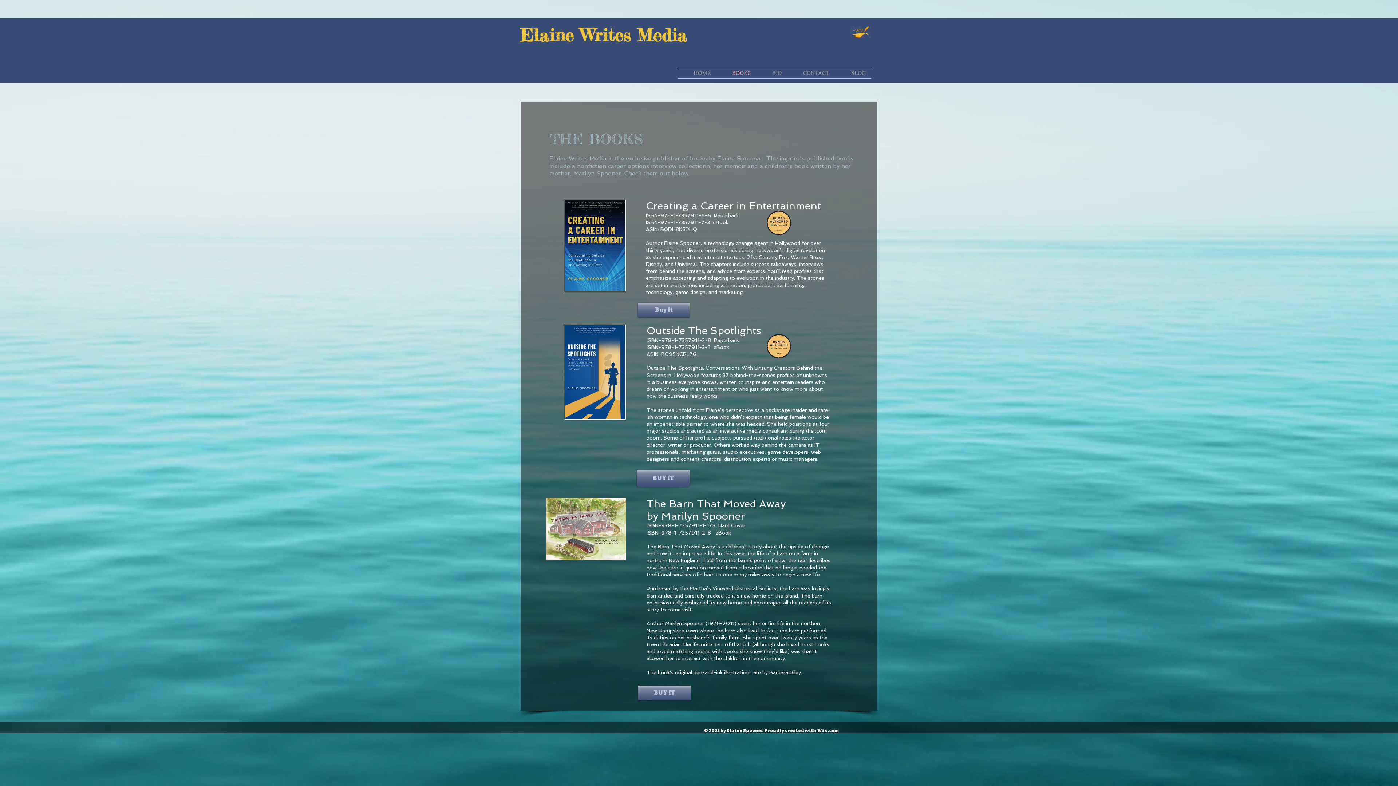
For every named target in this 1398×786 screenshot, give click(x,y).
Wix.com (827, 730)
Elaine (550, 34)
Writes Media (633, 34)
